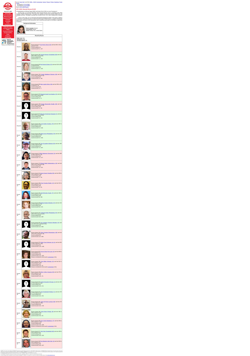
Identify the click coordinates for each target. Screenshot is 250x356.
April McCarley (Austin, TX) (47, 193)
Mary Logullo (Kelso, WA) (46, 84)
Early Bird (22, 2)
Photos (52, 2)
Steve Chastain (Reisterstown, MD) (49, 232)
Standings (56, 2)
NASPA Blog (8, 37)
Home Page (8, 13)
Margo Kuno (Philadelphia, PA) (48, 133)
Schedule (8, 19)
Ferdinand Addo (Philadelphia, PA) (49, 212)
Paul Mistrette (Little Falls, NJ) (47, 341)
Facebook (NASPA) (8, 31)
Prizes (7, 22)
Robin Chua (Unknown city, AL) (48, 242)
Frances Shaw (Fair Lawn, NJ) (47, 251)
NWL (31, 2)
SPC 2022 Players (24, 7)
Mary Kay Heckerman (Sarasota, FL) (48, 114)
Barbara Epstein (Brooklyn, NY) (47, 202)
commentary (51, 257)
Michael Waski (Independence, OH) (48, 163)
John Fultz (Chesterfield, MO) (47, 331)
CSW (34, 2)
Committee (8, 21)
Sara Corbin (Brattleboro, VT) (47, 320)
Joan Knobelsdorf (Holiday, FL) (48, 291)
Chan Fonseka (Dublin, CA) (47, 183)
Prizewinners (8, 24)
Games (44, 2)
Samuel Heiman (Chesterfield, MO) (49, 54)
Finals (60, 2)
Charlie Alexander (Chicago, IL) (47, 282)
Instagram (7, 35)
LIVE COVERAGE (8, 15)
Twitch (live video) (7, 27)
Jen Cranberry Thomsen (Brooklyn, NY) (50, 222)
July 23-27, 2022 (8, 11)
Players (48, 2)
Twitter (8, 34)
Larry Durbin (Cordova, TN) (47, 123)
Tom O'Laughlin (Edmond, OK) (48, 143)
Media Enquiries (8, 16)
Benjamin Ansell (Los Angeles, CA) (49, 94)
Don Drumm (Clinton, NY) (46, 64)
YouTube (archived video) (7, 29)
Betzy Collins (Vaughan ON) (47, 272)
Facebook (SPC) (8, 32)
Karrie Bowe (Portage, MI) (47, 311)
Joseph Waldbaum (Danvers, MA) (49, 74)
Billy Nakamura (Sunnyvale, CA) (47, 153)
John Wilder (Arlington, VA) (47, 261)
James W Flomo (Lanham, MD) (48, 301)
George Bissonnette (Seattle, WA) (49, 104)
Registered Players (8, 18)
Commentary (39, 2)
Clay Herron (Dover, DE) (45, 44)
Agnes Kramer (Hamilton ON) (47, 173)
